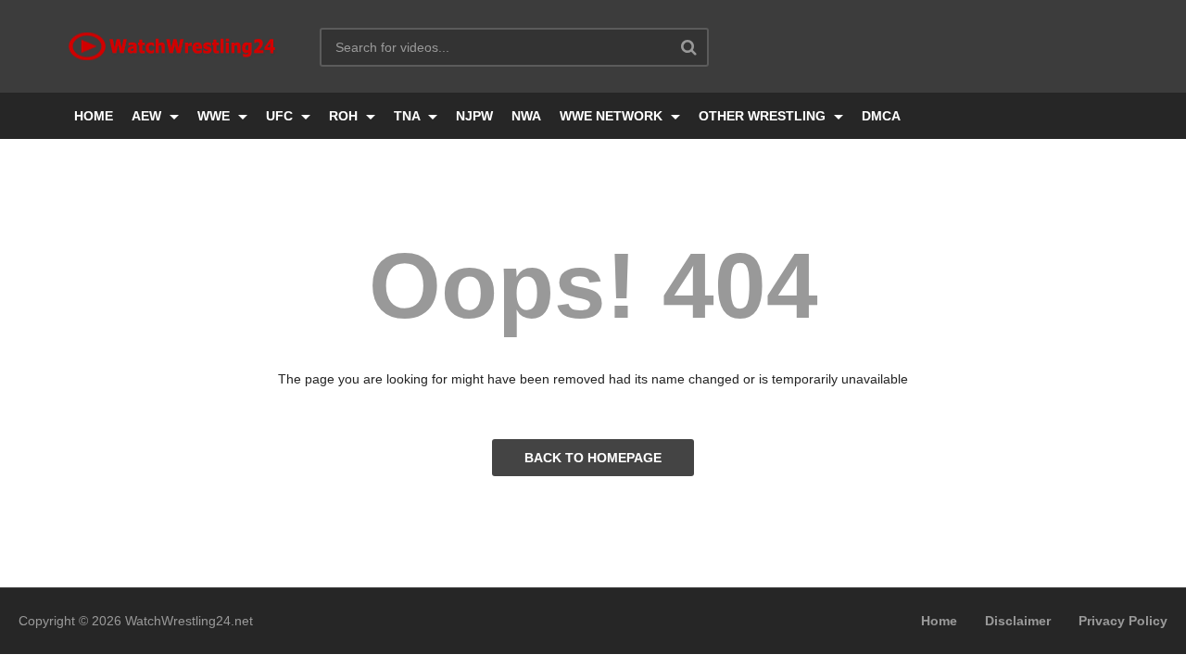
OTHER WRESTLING (764, 115)
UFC (281, 115)
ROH (345, 115)
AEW (148, 115)
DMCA (881, 115)
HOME (93, 115)
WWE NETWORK (613, 115)
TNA (408, 115)
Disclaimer (1018, 620)
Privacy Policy (1123, 620)
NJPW (474, 115)
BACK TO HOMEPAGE (593, 457)
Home (939, 620)
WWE (215, 115)
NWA (526, 115)
